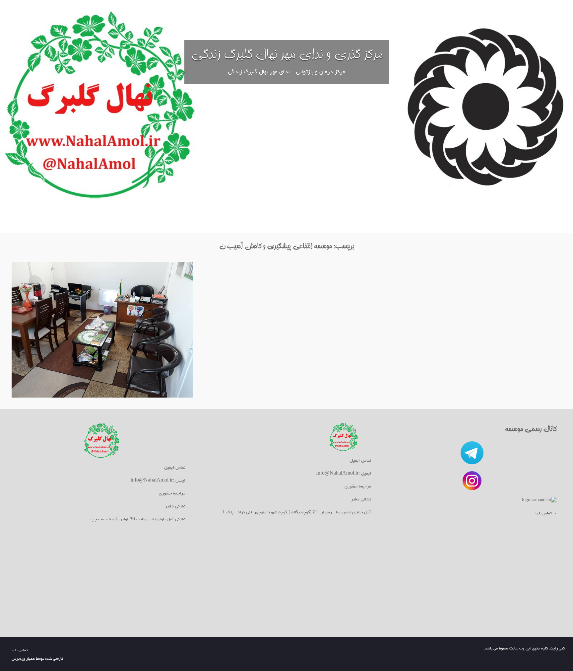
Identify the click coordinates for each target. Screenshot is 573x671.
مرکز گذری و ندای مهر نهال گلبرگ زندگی (286, 54)
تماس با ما (543, 513)
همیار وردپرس (23, 659)
